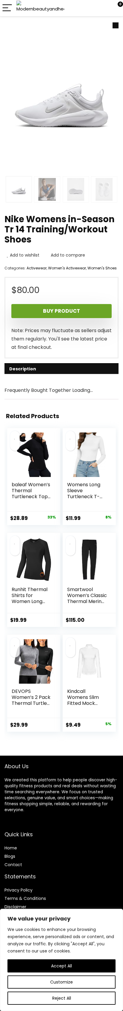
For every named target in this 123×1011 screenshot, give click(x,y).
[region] (61, 960)
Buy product (61, 311)
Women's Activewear (67, 268)
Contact (13, 865)
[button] (116, 25)
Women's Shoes (102, 268)
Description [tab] (22, 369)
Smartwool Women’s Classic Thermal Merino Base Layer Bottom (87, 601)
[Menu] (7, 8)
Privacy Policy (18, 890)
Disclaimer (15, 907)
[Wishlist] (104, 8)
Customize (61, 982)
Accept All (61, 966)
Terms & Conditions (25, 898)
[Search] (91, 8)
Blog (8, 856)
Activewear (37, 268)
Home (10, 848)
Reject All (61, 998)
